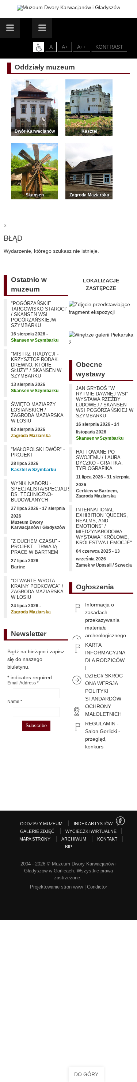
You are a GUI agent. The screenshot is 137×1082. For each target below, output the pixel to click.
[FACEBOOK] (120, 821)
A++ (81, 47)
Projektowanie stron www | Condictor (68, 887)
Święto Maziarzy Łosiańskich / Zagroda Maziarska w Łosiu (37, 413)
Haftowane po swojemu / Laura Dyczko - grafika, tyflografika (99, 460)
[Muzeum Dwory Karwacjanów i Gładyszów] (68, 8)
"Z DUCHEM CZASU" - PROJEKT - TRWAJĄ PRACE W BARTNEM (35, 546)
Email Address (23, 682)
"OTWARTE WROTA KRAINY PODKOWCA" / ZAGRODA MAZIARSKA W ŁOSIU (37, 589)
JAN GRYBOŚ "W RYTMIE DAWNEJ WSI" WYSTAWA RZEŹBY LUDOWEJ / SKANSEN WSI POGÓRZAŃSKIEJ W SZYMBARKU (104, 402)
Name (14, 701)
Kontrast (109, 47)
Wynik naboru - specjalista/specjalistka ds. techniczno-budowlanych (45, 492)
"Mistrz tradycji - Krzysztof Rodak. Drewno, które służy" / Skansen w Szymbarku (36, 365)
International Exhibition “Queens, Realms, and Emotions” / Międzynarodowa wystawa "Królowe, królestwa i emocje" (104, 526)
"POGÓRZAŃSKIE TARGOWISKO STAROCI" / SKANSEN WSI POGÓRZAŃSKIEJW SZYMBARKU (39, 314)
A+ (65, 47)
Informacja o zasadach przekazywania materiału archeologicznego (105, 620)
